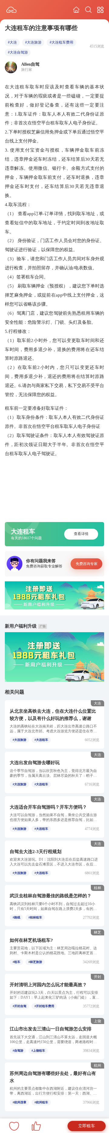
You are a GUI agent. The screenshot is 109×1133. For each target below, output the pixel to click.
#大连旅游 (33, 42)
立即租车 (86, 1126)
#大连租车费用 (61, 42)
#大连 (12, 42)
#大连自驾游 (18, 52)
